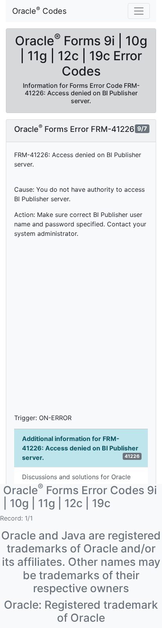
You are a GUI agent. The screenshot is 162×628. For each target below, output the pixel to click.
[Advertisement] (81, 326)
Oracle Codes (39, 10)
